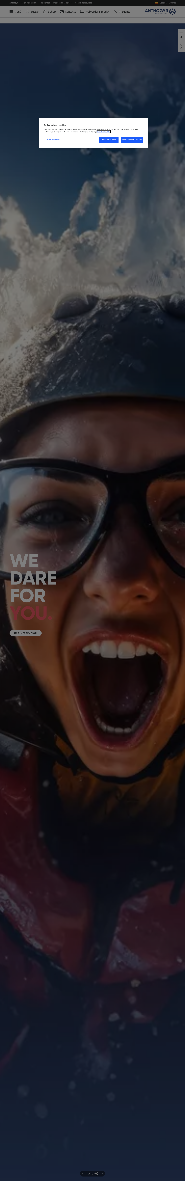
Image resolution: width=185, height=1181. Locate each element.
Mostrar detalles (53, 139)
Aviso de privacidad (103, 132)
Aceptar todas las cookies (132, 139)
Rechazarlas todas (109, 139)
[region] (93, 133)
